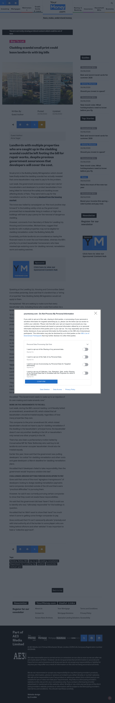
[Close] (96, 314)
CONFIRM (41, 381)
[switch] (85, 349)
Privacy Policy (70, 389)
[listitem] (57, 344)
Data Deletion (45, 389)
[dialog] (57, 352)
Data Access (57, 389)
